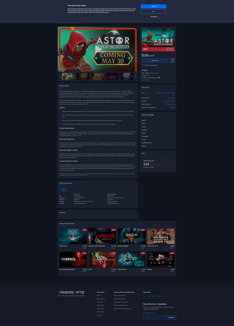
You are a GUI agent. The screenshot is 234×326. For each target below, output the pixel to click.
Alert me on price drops (151, 65)
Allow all (154, 6)
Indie (173, 93)
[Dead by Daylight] (131, 236)
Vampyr (149, 269)
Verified (172, 107)
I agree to (151, 313)
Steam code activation (120, 299)
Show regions (145, 80)
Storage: (61, 203)
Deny (153, 11)
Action (159, 93)
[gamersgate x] (148, 296)
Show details (153, 17)
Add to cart (155, 60)
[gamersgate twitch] (153, 296)
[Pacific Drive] (73, 236)
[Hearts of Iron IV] (161, 236)
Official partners (101, 299)
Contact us (100, 315)
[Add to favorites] (173, 60)
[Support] (163, 296)
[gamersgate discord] (158, 296)
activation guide (153, 73)
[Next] (136, 76)
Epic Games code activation (121, 302)
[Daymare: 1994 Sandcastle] (102, 236)
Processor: (62, 198)
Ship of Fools (122, 269)
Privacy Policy (100, 309)
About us (99, 295)
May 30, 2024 (171, 98)
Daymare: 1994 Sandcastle (97, 246)
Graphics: (62, 201)
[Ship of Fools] (131, 259)
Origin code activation (120, 295)
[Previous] (60, 76)
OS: (60, 196)
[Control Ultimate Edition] (73, 259)
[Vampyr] (161, 259)
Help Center (100, 302)
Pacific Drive (63, 246)
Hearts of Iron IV (152, 246)
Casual (169, 93)
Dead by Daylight (123, 246)
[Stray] (102, 259)
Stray (90, 269)
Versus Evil (166, 101)
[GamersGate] (71, 294)
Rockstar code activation (120, 305)
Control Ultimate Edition (67, 269)
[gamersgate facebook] (143, 296)
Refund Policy (100, 312)
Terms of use (100, 305)
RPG (173, 95)
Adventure (164, 93)
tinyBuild (172, 101)
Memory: (61, 200)
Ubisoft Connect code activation (122, 309)
